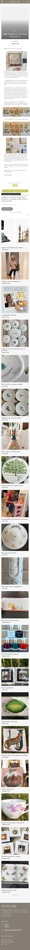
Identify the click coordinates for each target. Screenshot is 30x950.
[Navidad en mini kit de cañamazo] (15, 840)
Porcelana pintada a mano (8, 890)
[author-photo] (1, 249)
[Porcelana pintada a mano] (15, 874)
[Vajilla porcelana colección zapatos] (15, 402)
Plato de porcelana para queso (10, 620)
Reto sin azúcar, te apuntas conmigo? (11, 384)
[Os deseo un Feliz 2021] (15, 773)
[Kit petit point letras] (15, 672)
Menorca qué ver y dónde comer (10, 452)
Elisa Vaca (16, 41)
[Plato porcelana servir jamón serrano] (15, 469)
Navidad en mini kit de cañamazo (11, 856)
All (28, 215)
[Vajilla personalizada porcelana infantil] (15, 807)
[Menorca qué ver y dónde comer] (15, 436)
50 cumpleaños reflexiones (8, 315)
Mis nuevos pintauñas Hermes (9, 654)
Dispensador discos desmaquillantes (11, 586)
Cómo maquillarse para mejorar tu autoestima (14, 519)
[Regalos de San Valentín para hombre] (15, 232)
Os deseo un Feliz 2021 (7, 789)
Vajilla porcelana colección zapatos (11, 418)
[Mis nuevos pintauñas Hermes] (15, 638)
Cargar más (14, 895)
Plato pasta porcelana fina (8, 553)
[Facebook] (13, 185)
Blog (15, 31)
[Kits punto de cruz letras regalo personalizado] (15, 739)
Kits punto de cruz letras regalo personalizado (14, 755)
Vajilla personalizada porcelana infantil (12, 823)
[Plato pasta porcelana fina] (15, 537)
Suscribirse (7, 209)
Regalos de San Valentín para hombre (12, 247)
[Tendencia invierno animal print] (15, 265)
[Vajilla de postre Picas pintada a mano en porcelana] (15, 333)
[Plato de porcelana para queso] (15, 604)
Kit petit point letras (7, 688)
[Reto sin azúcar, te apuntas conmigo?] (15, 368)
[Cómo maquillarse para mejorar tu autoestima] (15, 503)
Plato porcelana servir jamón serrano (12, 485)
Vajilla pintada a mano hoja (9, 721)
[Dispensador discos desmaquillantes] (15, 571)
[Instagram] (16, 185)
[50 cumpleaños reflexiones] (15, 299)
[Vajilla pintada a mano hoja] (15, 706)
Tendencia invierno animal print (10, 281)
